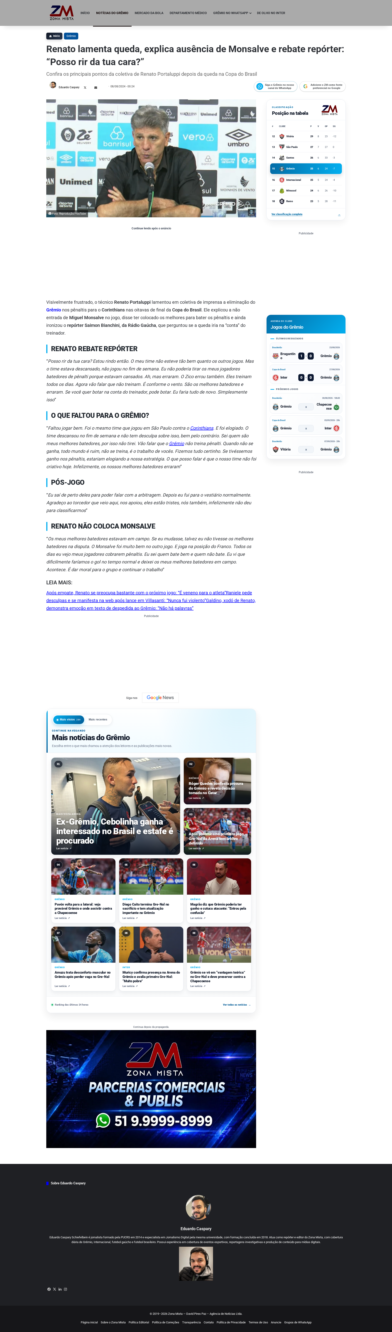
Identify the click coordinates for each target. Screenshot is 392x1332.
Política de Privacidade (231, 1322)
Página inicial (89, 1322)
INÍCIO (85, 13)
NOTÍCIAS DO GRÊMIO (112, 13)
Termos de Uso (258, 1322)
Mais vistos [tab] (70, 719)
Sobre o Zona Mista (113, 1322)
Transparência (191, 1322)
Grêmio (71, 36)
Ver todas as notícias (237, 1004)
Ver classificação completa (306, 214)
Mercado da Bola (149, 13)
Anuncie (276, 1322)
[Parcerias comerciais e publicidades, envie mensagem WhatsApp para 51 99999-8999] (151, 1088)
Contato (209, 1322)
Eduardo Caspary (69, 87)
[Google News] (160, 698)
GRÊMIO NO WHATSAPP (230, 13)
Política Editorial (139, 1322)
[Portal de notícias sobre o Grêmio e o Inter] (61, 13)
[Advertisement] (151, 264)
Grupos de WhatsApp (297, 1322)
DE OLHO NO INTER (271, 13)
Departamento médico (188, 13)
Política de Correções (165, 1322)
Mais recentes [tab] (98, 719)
